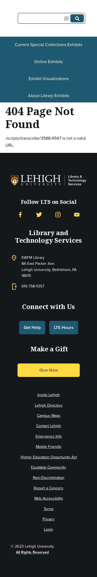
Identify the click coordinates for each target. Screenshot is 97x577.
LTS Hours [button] (64, 327)
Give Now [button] (48, 370)
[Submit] (77, 18)
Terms (49, 509)
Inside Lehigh (48, 395)
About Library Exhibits (48, 95)
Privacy (48, 519)
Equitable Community (48, 467)
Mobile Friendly (48, 446)
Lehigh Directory (49, 405)
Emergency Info (49, 436)
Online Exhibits (48, 62)
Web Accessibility (48, 498)
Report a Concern (48, 488)
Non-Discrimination (48, 477)
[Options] (67, 18)
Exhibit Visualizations (49, 78)
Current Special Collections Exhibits (48, 45)
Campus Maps (48, 415)
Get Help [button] (32, 327)
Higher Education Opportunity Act (48, 457)
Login (48, 529)
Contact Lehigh (48, 426)
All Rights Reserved (32, 552)
